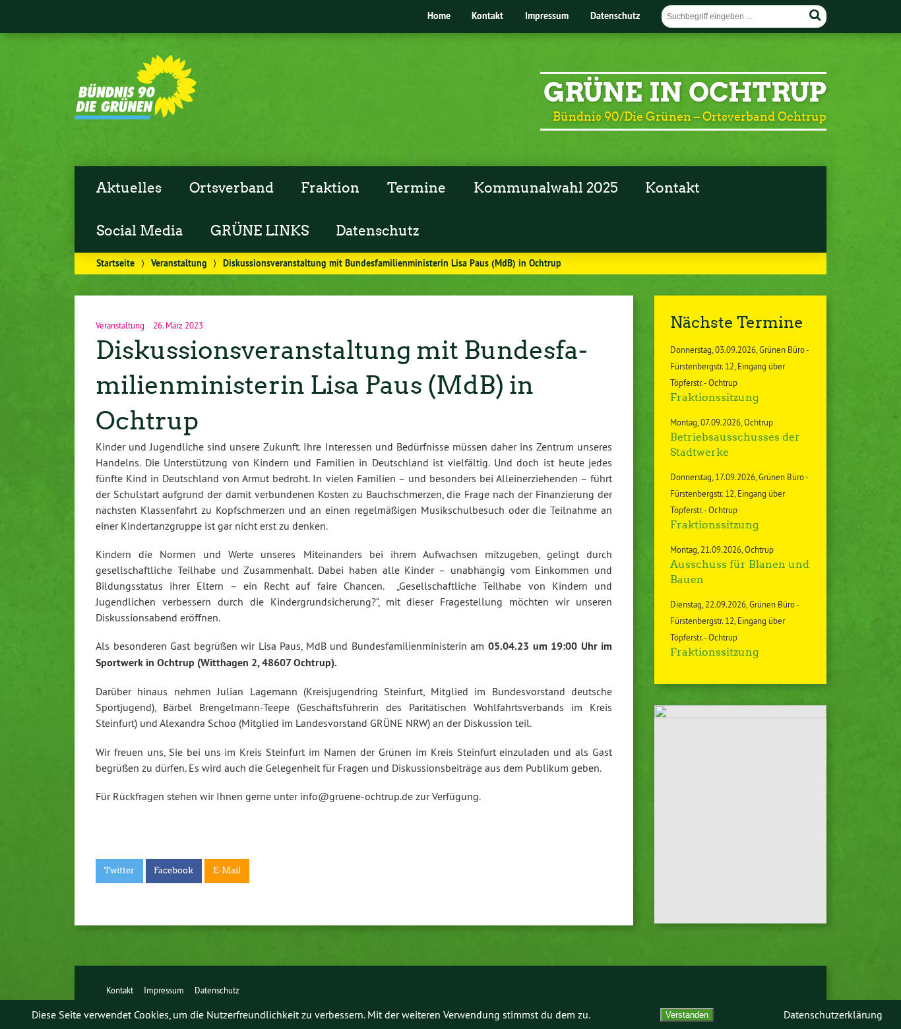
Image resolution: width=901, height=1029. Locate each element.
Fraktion (330, 188)
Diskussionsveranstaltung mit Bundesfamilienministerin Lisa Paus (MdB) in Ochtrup (342, 385)
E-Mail (227, 870)
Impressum (547, 15)
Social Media (139, 230)
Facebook (173, 870)
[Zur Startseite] (136, 116)
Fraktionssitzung (714, 397)
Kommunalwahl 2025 (546, 188)
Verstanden (687, 1015)
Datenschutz (615, 15)
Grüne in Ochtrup (685, 92)
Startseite (115, 263)
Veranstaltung (179, 263)
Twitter (119, 870)
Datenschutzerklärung (833, 1014)
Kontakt (487, 15)
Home (438, 15)
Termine (416, 188)
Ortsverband (231, 188)
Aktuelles (129, 188)
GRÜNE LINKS (259, 230)
